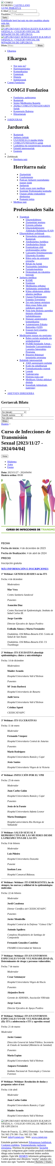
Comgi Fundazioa (16, 82)
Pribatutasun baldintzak (40, 1142)
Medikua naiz (20, 202)
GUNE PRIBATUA (11, 8)
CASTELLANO (21, 5)
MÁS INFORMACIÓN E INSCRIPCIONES (24, 568)
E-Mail (4, 11)
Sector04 (43, 1148)
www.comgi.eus (39, 1137)
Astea (10, 464)
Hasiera (5, 424)
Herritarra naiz (20, 159)
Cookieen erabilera (10, 1145)
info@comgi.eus (16, 1137)
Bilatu (4, 45)
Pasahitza (5, 14)
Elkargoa (11, 51)
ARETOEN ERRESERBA (20, 393)
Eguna (10, 467)
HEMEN (23, 1156)
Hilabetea (11, 461)
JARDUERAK (14, 119)
